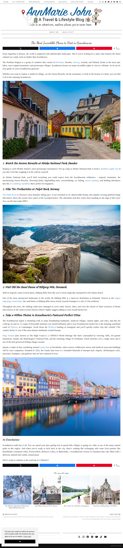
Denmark (60, 62)
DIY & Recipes (18, 2)
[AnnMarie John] (61, 14)
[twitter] (79, 537)
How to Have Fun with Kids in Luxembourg (76, 506)
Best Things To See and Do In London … (46, 506)
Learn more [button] (27, 536)
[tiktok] (101, 537)
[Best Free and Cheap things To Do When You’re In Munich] (106, 490)
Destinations (77, 2)
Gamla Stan (44, 347)
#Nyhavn (52, 327)
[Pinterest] (105, 2)
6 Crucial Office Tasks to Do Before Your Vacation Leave (28, 515)
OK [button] (20, 541)
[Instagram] (103, 2)
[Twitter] (100, 2)
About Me (53, 32)
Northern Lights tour (109, 169)
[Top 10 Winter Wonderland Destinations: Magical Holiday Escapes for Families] (17, 490)
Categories (49, 2)
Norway (76, 62)
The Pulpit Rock (10, 195)
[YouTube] (109, 2)
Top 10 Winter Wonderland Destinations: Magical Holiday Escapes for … (17, 507)
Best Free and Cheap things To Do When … (105, 506)
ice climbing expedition (20, 183)
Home (5, 2)
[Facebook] (114, 2)
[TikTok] (111, 2)
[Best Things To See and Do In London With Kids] (47, 490)
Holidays (62, 2)
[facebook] (88, 537)
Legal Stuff (68, 32)
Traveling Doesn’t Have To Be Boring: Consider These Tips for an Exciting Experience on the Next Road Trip (91, 516)
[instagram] (83, 537)
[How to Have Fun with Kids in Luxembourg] (76, 490)
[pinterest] (92, 537)
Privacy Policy (116, 545)
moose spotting (91, 180)
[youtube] (96, 537)
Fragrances (34, 2)
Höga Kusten (8, 335)
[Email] (117, 2)
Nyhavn (14, 327)
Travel (90, 2)
